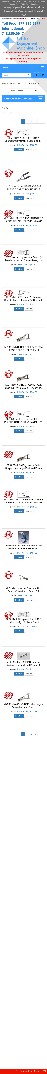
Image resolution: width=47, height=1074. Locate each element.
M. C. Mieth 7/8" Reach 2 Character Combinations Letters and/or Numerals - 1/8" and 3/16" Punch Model (23, 299)
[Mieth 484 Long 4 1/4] (23, 656)
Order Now (18, 149)
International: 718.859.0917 (13, 31)
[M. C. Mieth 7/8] (23, 292)
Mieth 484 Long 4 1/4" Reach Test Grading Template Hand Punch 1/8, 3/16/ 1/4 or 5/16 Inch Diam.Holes (23, 664)
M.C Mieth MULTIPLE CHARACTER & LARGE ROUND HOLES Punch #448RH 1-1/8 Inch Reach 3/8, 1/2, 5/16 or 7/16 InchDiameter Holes (23, 351)
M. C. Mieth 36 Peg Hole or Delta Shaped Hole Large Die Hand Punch (23, 466)
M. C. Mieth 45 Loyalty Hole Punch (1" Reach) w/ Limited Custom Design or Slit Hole (24, 260)
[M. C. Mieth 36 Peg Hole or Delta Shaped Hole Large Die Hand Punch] (23, 457)
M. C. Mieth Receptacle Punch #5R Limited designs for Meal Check (23, 620)
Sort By (5, 108)
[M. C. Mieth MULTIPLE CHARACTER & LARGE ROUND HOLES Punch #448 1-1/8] (23, 213)
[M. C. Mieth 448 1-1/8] (23, 132)
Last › (41, 121)
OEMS (5, 67)
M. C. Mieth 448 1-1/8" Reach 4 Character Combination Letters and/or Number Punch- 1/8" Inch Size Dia (23, 140)
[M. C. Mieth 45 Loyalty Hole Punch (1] (23, 252)
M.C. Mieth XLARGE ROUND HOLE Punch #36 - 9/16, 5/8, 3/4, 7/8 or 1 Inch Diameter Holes (23, 387)
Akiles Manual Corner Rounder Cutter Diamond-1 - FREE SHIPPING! (23, 547)
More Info (29, 149)
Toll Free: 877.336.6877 (21, 23)
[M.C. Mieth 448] (23, 697)
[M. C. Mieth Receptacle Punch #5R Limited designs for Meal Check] (23, 614)
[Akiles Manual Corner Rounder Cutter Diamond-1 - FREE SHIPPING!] (23, 537)
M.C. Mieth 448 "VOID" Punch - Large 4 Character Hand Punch (23, 705)
